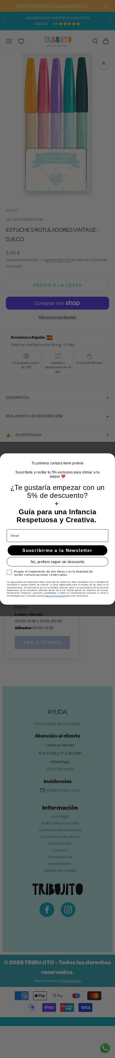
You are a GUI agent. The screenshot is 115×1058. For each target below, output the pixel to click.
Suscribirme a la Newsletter (57, 550)
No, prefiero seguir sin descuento (57, 562)
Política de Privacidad (55, 595)
